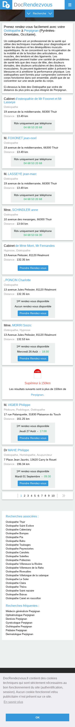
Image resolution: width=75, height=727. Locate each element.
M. (20, 138)
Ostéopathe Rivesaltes (18, 571)
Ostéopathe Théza (16, 586)
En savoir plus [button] (13, 702)
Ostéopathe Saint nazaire (20, 590)
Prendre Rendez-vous (33, 267)
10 (53, 495)
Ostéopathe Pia (14, 537)
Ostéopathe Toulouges (18, 544)
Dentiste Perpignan (16, 618)
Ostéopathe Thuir (15, 521)
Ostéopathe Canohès (17, 552)
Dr (16, 450)
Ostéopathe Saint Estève (20, 525)
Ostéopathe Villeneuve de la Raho (25, 567)
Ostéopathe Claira (16, 583)
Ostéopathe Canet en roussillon (23, 598)
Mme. (21, 209)
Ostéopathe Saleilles (17, 556)
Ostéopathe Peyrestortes (20, 548)
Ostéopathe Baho (15, 541)
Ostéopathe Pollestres (18, 560)
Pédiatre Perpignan (16, 630)
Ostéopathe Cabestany (18, 529)
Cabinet (29, 245)
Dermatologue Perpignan (19, 634)
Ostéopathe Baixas (16, 594)
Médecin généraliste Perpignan (23, 611)
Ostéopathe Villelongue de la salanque (27, 575)
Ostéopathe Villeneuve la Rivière (24, 563)
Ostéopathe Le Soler (17, 579)
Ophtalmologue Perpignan (20, 615)
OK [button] (38, 717)
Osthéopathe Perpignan (19, 626)
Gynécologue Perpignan (19, 622)
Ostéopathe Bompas (17, 533)
